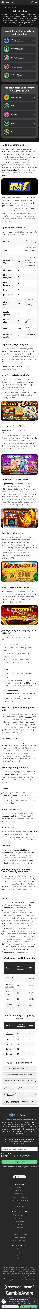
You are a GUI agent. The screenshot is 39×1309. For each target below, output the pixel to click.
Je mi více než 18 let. (9, 1153)
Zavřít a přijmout (28, 1307)
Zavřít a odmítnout (10, 1307)
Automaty (19, 1228)
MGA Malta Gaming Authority (15, 644)
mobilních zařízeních (14, 884)
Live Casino (19, 1231)
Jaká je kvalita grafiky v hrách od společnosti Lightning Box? (17, 1094)
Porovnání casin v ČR (19, 1215)
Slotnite (8, 1049)
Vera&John (9, 1044)
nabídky (28, 717)
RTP (20, 680)
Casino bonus (19, 1221)
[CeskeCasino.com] (8, 2)
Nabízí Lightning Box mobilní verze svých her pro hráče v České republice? (18, 1101)
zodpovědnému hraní (10, 170)
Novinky (19, 1203)
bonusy (26, 722)
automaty (5, 908)
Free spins (19, 1225)
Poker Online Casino (19, 1241)
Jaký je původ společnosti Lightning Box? (16, 1068)
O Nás (19, 1187)
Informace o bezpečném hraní (19, 1200)
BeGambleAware (11, 693)
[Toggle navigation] (36, 2)
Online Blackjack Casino (19, 1234)
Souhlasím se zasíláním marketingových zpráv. (16, 1155)
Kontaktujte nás (20, 1191)
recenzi (4, 175)
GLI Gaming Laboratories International (18, 663)
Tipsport (19, 1249)
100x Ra (8, 999)
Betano (19, 1252)
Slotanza (8, 1054)
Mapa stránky (19, 1207)
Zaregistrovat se (19, 1162)
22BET (7, 1039)
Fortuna (19, 1259)
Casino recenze (20, 1218)
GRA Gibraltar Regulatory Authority (17, 659)
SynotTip (19, 1255)
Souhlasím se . (18, 1157)
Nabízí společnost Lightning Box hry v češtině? (18, 1074)
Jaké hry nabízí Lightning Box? (13, 1088)
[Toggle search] (32, 2)
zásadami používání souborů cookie (21, 1157)
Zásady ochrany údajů (19, 1197)
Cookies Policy (27, 1303)
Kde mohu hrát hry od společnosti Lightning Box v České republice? (19, 1081)
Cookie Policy (19, 1194)
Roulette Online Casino (19, 1237)
